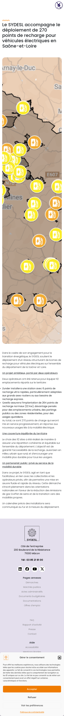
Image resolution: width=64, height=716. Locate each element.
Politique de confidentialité (32, 712)
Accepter (32, 689)
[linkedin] (20, 569)
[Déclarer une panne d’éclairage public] (59, 5)
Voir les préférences (32, 705)
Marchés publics (32, 587)
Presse (32, 629)
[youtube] (35, 569)
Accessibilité (32, 647)
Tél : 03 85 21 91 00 (32, 560)
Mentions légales (32, 651)
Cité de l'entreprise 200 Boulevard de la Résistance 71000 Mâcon (32, 550)
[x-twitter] (42, 569)
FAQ (32, 620)
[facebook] (27, 569)
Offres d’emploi (32, 605)
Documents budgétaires (32, 596)
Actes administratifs (32, 591)
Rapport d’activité (32, 624)
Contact (32, 633)
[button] (59, 657)
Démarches (32, 582)
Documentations (32, 600)
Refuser (32, 697)
